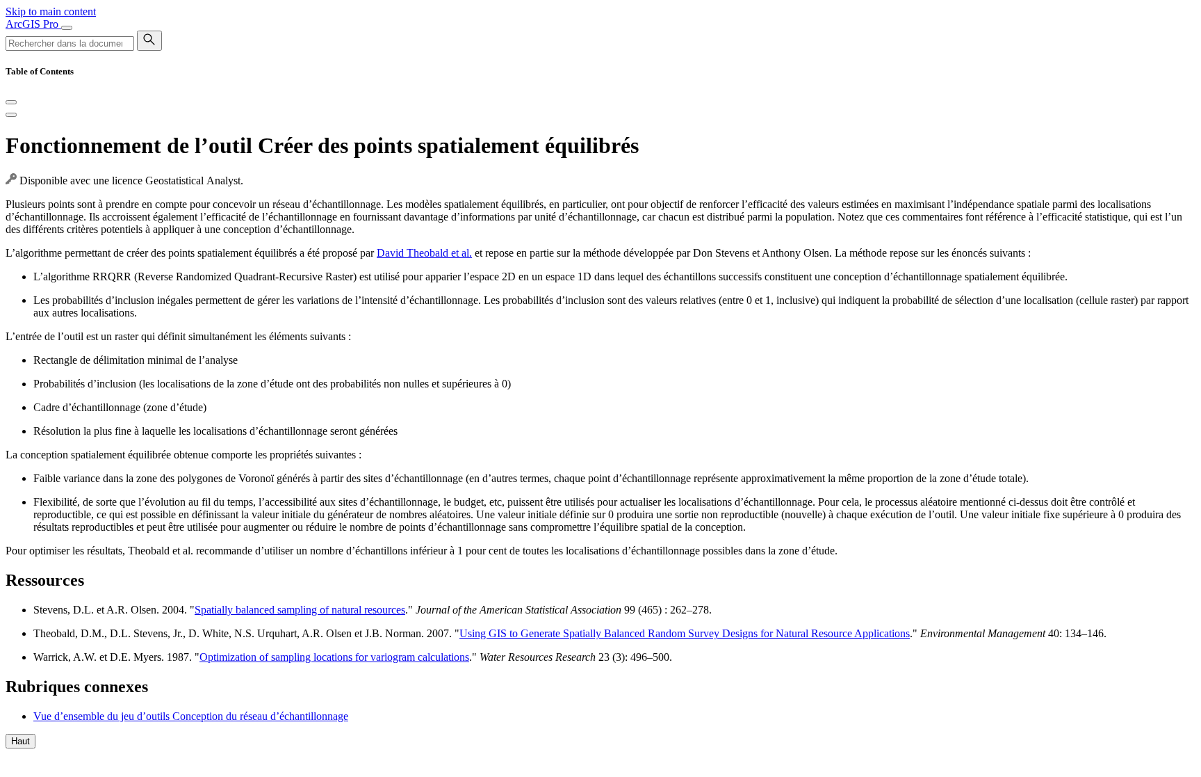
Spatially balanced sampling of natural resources (300, 610)
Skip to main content (51, 11)
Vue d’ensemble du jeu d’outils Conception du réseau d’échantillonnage (190, 716)
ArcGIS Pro (33, 24)
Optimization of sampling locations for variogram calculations (334, 657)
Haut (20, 741)
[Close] (11, 102)
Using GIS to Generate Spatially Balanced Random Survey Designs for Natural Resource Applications (684, 633)
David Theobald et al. (424, 253)
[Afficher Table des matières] (11, 115)
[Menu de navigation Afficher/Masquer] (66, 28)
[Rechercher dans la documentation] (149, 41)
